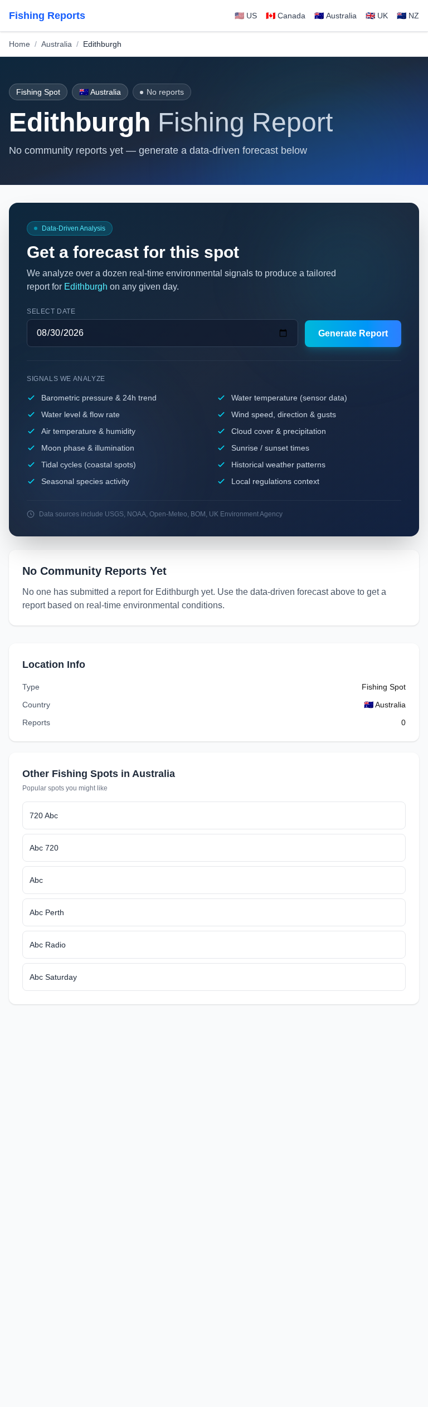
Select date (51, 311)
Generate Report (353, 333)
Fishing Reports (47, 15)
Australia (56, 44)
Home (19, 44)
